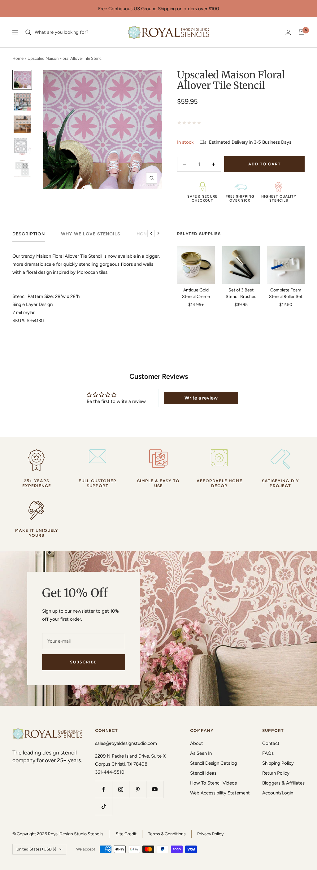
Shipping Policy (278, 763)
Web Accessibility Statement (220, 793)
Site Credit (126, 834)
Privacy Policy (210, 834)
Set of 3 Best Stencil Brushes (241, 293)
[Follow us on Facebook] (103, 789)
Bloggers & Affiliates (283, 783)
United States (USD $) (36, 849)
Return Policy (275, 773)
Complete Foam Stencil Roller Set (285, 293)
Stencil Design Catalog (213, 763)
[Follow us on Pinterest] (137, 789)
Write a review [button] (201, 398)
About (196, 743)
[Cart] (301, 32)
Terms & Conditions (167, 834)
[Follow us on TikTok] (103, 806)
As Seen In (201, 753)
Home (18, 58)
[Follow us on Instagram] (120, 789)
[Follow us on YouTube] (154, 789)
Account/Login (277, 793)
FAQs (268, 753)
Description (28, 234)
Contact (271, 743)
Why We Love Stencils (90, 234)
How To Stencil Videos (213, 783)
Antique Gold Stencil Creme (196, 293)
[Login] (288, 32)
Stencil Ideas (203, 773)
